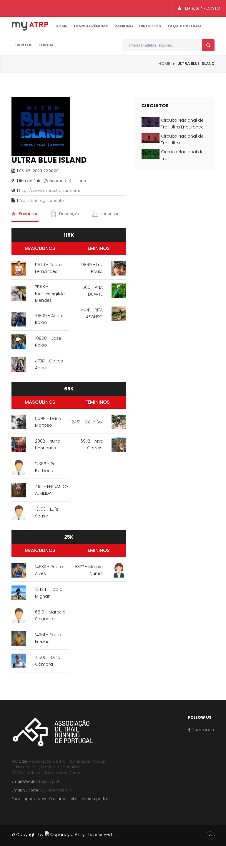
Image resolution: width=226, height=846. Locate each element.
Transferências (91, 26)
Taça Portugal (184, 26)
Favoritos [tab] (28, 214)
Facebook (202, 729)
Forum (46, 45)
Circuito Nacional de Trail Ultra (182, 139)
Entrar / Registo (202, 8)
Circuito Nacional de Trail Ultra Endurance (182, 123)
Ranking (123, 26)
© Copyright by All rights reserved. (62, 834)
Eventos (23, 45)
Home (61, 26)
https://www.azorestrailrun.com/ (50, 190)
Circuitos (150, 26)
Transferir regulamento (41, 200)
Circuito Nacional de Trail (182, 155)
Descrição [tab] (69, 214)
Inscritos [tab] (109, 214)
